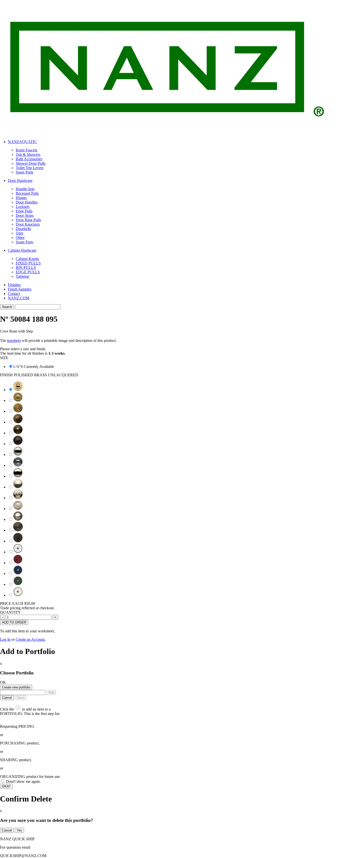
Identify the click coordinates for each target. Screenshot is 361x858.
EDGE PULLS (28, 272)
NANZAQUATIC (22, 142)
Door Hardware (20, 180)
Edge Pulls (24, 211)
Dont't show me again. (23, 781)
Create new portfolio (16, 687)
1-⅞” (17, 366)
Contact (14, 293)
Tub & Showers (28, 154)
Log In (5, 639)
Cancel (7, 697)
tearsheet (14, 340)
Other (20, 237)
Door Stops (24, 215)
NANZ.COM (18, 298)
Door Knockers (28, 224)
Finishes (14, 285)
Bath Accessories (29, 159)
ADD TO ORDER (14, 622)
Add (51, 692)
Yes (19, 830)
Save (20, 697)
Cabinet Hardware (22, 250)
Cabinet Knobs (27, 259)
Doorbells (23, 229)
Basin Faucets (26, 150)
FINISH (39, 375)
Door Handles (27, 202)
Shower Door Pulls (30, 163)
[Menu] (336, 26)
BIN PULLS (26, 267)
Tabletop (22, 276)
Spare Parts (24, 172)
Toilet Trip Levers (29, 168)
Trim (19, 233)
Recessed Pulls (27, 193)
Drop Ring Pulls (28, 220)
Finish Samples (19, 289)
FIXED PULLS (28, 263)
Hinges (21, 198)
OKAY (6, 786)
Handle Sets (25, 189)
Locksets (22, 206)
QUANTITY (10, 612)
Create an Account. (30, 639)
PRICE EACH (17, 603)
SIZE (4, 358)
